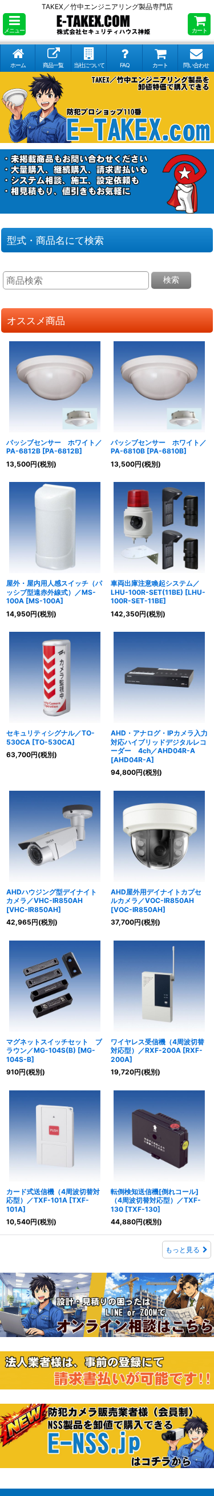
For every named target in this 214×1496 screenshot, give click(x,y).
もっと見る (182, 1249)
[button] (14, 24)
